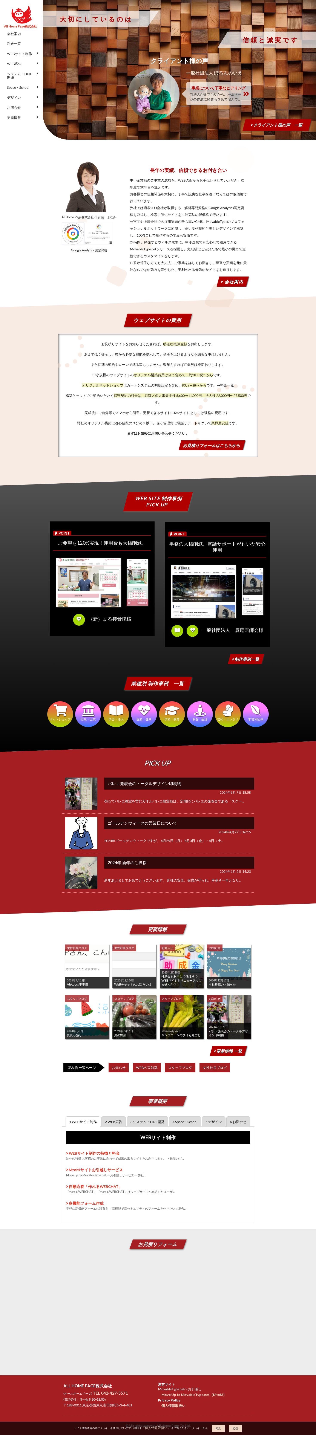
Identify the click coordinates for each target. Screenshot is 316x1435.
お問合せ (14, 107)
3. (147, 1122)
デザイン (14, 97)
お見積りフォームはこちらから (212, 445)
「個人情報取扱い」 (156, 1428)
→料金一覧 (225, 385)
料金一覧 (14, 43)
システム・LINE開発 (19, 75)
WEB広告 (14, 64)
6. (238, 1122)
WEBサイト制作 (19, 54)
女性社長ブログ (215, 1067)
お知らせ (119, 1067)
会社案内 (14, 34)
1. (83, 1122)
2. (113, 1122)
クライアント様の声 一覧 (277, 124)
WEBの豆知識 (147, 1067)
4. (185, 1122)
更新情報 (14, 117)
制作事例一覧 (246, 659)
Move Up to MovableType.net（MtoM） (194, 1394)
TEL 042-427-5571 (110, 1393)
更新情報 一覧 (229, 1050)
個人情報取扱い (173, 1405)
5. (214, 1122)
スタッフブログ (180, 1067)
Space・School (18, 87)
